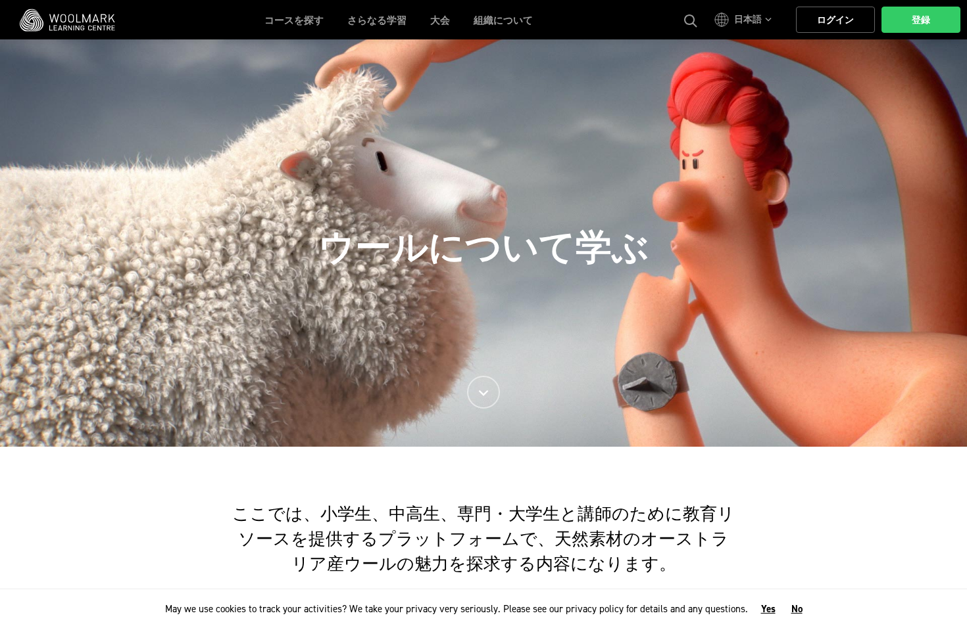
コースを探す (294, 20)
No (797, 609)
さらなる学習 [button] (377, 20)
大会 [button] (440, 20)
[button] (745, 19)
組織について (503, 20)
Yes (768, 609)
